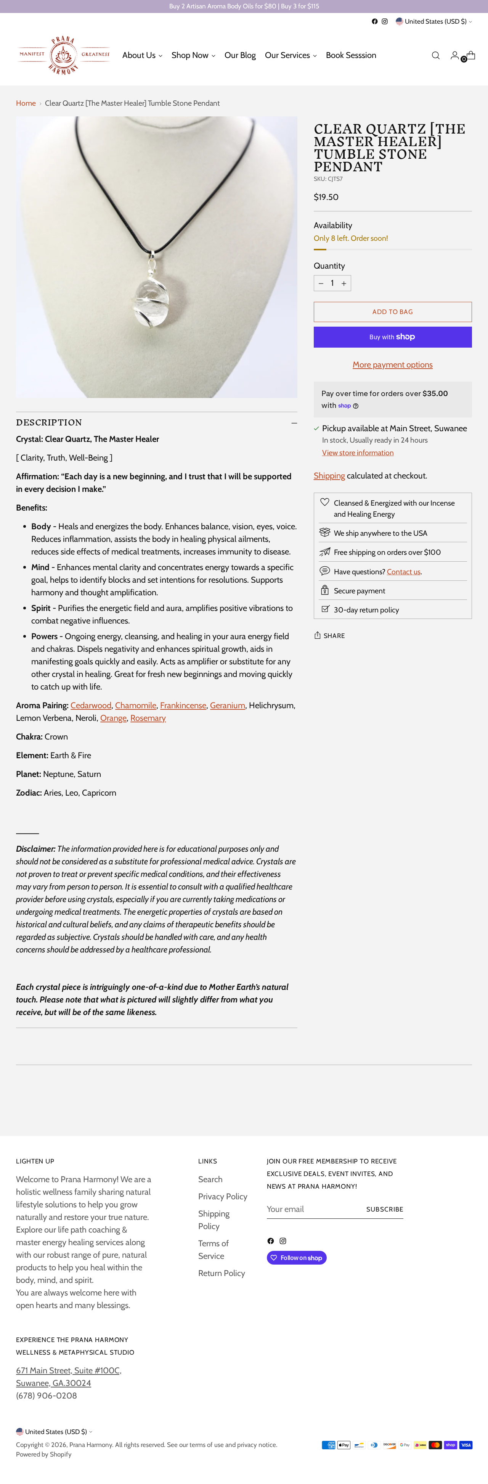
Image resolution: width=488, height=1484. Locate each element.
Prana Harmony (90, 1445)
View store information (358, 452)
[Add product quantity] (344, 282)
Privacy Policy (222, 1196)
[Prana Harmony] (63, 55)
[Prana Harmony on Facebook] (374, 21)
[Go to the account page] (451, 55)
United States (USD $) (436, 21)
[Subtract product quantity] (321, 282)
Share (334, 636)
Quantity (329, 265)
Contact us (404, 571)
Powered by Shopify (44, 1454)
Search (210, 1179)
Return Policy (221, 1273)
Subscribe (385, 1209)
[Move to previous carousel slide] (447, 1109)
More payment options (393, 364)
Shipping (329, 475)
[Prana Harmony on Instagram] (384, 21)
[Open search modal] (435, 55)
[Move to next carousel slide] (465, 1109)
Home (26, 103)
